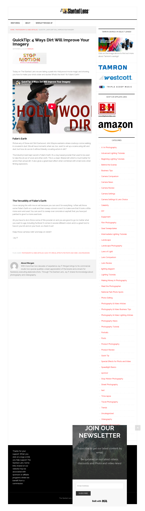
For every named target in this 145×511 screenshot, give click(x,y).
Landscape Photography (111, 246)
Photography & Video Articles (33, 253)
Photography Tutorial (110, 327)
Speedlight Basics (108, 367)
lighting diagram (108, 269)
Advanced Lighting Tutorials (113, 153)
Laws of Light (107, 251)
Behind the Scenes (109, 165)
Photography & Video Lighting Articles (117, 315)
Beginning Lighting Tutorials (112, 159)
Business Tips (107, 171)
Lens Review (106, 263)
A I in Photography (109, 147)
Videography (106, 419)
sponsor (104, 373)
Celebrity (105, 205)
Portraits (104, 332)
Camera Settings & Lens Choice (114, 199)
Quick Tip (47, 253)
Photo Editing (107, 298)
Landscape (106, 240)
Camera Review (107, 188)
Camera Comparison (109, 176)
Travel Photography (109, 402)
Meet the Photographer (111, 286)
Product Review (108, 350)
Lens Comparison (108, 257)
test (103, 390)
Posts (103, 338)
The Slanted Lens (75, 13)
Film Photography (108, 223)
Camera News (107, 182)
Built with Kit (99, 501)
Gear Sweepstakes (109, 228)
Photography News (109, 321)
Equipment (105, 217)
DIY (102, 211)
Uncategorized (84, 253)
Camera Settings (108, 194)
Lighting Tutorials (108, 275)
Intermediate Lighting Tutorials (114, 234)
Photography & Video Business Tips (116, 309)
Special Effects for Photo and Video (64, 253)
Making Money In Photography (114, 280)
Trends (104, 408)
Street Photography (109, 384)
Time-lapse (106, 396)
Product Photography (110, 344)
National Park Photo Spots (112, 292)
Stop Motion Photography (112, 379)
